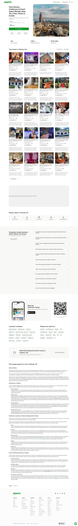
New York (49, 501)
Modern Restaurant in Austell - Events (47, 165)
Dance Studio (41, 510)
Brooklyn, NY (18, 334)
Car (54, 337)
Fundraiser (42, 334)
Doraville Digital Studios (14, 114)
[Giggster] (8, 2)
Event (31, 504)
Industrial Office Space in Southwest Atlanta (62, 139)
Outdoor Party (61, 332)
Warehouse (41, 513)
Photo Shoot (32, 501)
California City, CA (21, 329)
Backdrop (56, 329)
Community (23, 503)
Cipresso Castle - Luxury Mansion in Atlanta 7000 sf (62, 89)
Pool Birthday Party (49, 329)
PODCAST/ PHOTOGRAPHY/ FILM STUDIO (31, 139)
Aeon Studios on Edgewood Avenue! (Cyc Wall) (31, 64)
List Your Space (65, 2)
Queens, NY (28, 329)
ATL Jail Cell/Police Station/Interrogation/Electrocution (16, 139)
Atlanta (49, 503)
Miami (49, 506)
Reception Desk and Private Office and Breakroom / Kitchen (31, 114)
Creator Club (15, 506)
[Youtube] (62, 493)
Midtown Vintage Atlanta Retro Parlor (16, 64)
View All (31, 515)
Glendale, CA (11, 337)
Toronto (49, 511)
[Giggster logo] (17, 493)
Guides (14, 503)
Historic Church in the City (45, 64)
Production (32, 503)
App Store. (62, 317)
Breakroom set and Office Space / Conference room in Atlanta (62, 165)
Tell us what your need (59, 352)
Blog (14, 501)
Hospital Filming (50, 337)
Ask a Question (14, 239)
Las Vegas (49, 513)
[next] (21, 58)
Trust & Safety (24, 508)
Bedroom (50, 332)
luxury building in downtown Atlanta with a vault (52, 477)
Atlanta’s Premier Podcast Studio (62, 114)
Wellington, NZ (25, 340)
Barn (58, 334)
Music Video (32, 513)
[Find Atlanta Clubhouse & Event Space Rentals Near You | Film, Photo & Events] (39, 196)
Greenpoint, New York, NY (27, 334)
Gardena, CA (17, 337)
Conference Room (59, 504)
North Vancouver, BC (13, 329)
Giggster (10, 485)
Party (31, 499)
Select (14, 504)
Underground (42, 337)
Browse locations (56, 2)
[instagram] (57, 493)
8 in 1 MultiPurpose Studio (14, 165)
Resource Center (24, 506)
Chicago (49, 504)
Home (40, 501)
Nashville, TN (11, 332)
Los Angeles (50, 499)
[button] (75, 523)
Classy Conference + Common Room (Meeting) (16, 89)
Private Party (32, 511)
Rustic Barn (42, 329)
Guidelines (23, 504)
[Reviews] (64, 493)
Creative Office (48, 334)
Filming (31, 508)
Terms (28, 523)
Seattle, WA (18, 340)
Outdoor (57, 501)
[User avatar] (72, 2)
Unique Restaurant (43, 332)
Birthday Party (32, 506)
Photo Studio (41, 499)
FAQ (22, 501)
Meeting (31, 510)
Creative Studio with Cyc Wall (46, 114)
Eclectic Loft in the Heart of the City (62, 64)
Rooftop (57, 503)
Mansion (55, 332)
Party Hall (58, 508)
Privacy (31, 523)
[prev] (10, 58)
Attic (61, 329)
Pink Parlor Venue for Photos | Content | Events (31, 165)
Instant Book (60, 49)
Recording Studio (42, 511)
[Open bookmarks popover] (21, 54)
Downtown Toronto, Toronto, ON (21, 332)
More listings (13, 178)
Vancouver (49, 510)
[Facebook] (55, 493)
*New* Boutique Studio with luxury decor (31, 89)
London (49, 508)
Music (57, 499)
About (14, 499)
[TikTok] (59, 493)
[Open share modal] (19, 54)
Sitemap (35, 523)
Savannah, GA (23, 337)
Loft (61, 334)
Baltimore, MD (32, 332)
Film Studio (41, 504)
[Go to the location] (16, 58)
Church (40, 508)
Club (40, 506)
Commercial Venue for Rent (45, 139)
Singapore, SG (30, 337)
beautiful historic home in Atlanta (35, 438)
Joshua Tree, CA (12, 340)
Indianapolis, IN (11, 334)
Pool (39, 503)
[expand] (68, 259)
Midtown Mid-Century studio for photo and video (47, 89)
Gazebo (54, 334)
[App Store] (31, 312)
